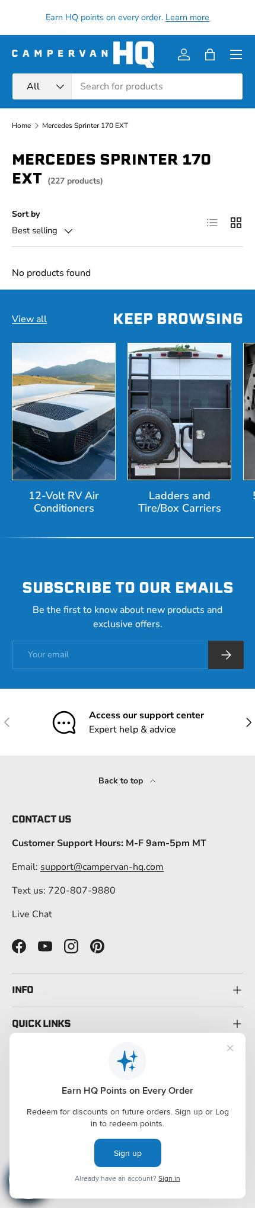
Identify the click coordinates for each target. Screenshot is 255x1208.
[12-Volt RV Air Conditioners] (63, 411)
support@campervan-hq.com (102, 866)
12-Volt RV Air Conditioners (63, 502)
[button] (210, 54)
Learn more (187, 17)
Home (21, 125)
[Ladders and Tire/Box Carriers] (179, 411)
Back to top (121, 780)
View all (29, 319)
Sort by (26, 214)
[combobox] (127, 86)
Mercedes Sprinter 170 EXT (85, 125)
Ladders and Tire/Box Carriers (179, 502)
